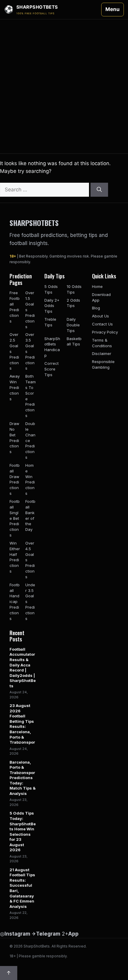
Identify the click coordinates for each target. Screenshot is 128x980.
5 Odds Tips (51, 289)
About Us (100, 316)
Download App (101, 297)
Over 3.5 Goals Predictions (30, 351)
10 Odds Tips (74, 289)
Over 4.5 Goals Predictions (30, 560)
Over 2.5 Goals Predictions (14, 351)
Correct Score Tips (51, 369)
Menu (112, 9)
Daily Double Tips (73, 325)
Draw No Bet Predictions (14, 437)
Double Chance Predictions (30, 440)
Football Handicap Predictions (15, 601)
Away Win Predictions (15, 387)
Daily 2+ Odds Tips (52, 306)
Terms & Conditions (102, 343)
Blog (96, 308)
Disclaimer (101, 353)
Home (97, 286)
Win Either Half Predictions (15, 557)
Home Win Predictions (30, 479)
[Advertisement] (64, 86)
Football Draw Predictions (15, 479)
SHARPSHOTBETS (34, 222)
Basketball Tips (74, 341)
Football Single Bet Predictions (15, 518)
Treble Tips (50, 322)
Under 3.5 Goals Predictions (30, 601)
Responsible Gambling (103, 364)
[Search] (99, 190)
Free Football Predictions (15, 306)
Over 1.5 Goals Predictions (30, 309)
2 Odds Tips (73, 303)
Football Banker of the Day (30, 515)
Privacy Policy (105, 332)
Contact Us (102, 324)
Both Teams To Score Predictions (30, 396)
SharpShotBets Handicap (52, 347)
